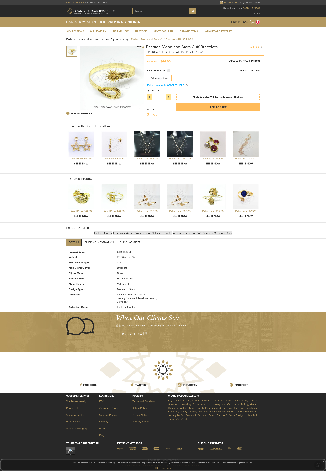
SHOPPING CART (240, 22)
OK (156, 468)
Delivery (103, 421)
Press (102, 428)
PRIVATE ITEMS (189, 31)
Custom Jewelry (75, 415)
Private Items (73, 421)
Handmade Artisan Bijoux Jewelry (131, 233)
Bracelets (208, 233)
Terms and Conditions (144, 401)
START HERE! (132, 22)
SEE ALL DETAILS (249, 70)
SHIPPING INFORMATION (99, 242)
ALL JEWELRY (98, 31)
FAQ (101, 401)
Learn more (166, 468)
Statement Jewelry (162, 233)
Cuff (199, 233)
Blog (101, 435)
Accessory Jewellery (184, 233)
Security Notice (140, 421)
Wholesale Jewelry (76, 401)
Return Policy (139, 408)
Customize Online (109, 408)
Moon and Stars (223, 233)
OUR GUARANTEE (130, 242)
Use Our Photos (108, 415)
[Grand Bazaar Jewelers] (90, 11)
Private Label (73, 408)
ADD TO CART (218, 107)
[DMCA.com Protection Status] (70, 451)
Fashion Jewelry (103, 233)
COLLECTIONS (75, 31)
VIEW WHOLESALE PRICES (244, 61)
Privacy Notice (140, 415)
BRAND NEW (121, 31)
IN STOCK (141, 31)
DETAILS (74, 242)
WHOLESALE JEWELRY (218, 31)
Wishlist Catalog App (77, 428)
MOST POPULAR (163, 31)
